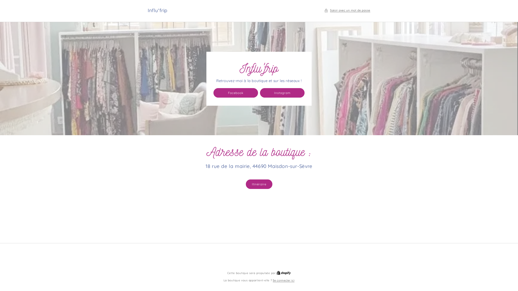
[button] (347, 10)
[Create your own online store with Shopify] (284, 273)
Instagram (282, 93)
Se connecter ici (283, 280)
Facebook (235, 93)
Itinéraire (259, 184)
